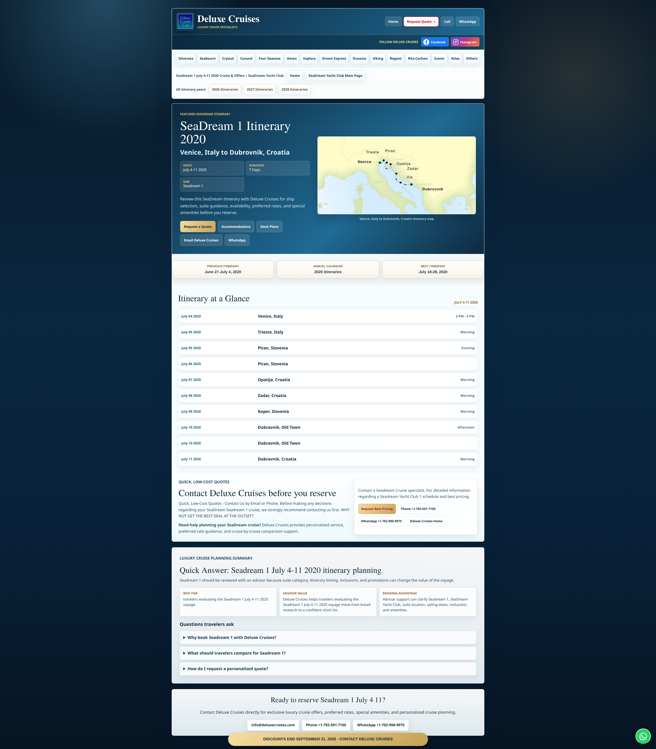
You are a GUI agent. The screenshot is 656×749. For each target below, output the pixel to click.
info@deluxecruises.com (273, 725)
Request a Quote (198, 226)
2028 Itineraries (295, 89)
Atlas (455, 58)
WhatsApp (467, 21)
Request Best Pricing (377, 509)
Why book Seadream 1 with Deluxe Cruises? (232, 637)
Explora (309, 58)
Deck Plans (269, 226)
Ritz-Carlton (418, 58)
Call (447, 21)
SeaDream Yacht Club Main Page (335, 75)
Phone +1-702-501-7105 (418, 509)
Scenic (439, 58)
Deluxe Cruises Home (426, 521)
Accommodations (236, 226)
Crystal (228, 58)
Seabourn (208, 58)
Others (472, 58)
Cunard (246, 58)
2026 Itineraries (225, 89)
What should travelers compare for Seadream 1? (237, 653)
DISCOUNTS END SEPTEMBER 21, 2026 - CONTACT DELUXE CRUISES (328, 739)
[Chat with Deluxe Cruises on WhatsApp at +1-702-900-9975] (643, 736)
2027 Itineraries (260, 89)
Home (393, 21)
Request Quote (419, 21)
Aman (292, 58)
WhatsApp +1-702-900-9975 (381, 521)
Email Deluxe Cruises (201, 240)
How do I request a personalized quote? (228, 668)
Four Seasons (270, 58)
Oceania (359, 58)
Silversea (186, 58)
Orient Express (334, 58)
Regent (396, 58)
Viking (378, 58)
